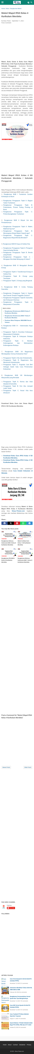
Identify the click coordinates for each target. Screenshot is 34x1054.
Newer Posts (6, 767)
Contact (15, 1044)
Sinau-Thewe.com (18, 511)
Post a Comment (6, 23)
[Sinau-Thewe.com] (17, 2)
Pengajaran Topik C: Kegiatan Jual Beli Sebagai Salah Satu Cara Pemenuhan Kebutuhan (18, 367)
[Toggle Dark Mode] (28, 2)
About (10, 1044)
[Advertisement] (17, 42)
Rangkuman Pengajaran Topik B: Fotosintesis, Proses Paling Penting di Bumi (18, 207)
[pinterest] (17, 523)
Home (4, 1044)
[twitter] (11, 523)
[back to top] (30, 1050)
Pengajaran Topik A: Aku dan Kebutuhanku (17, 358)
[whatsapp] (23, 523)
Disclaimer (22, 1044)
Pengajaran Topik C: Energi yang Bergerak (17, 280)
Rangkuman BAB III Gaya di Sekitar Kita (16, 244)
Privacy (29, 1044)
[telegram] (29, 523)
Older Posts (27, 767)
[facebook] (4, 523)
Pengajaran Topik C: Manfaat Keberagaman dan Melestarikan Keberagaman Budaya (18, 343)
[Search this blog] (31, 2)
